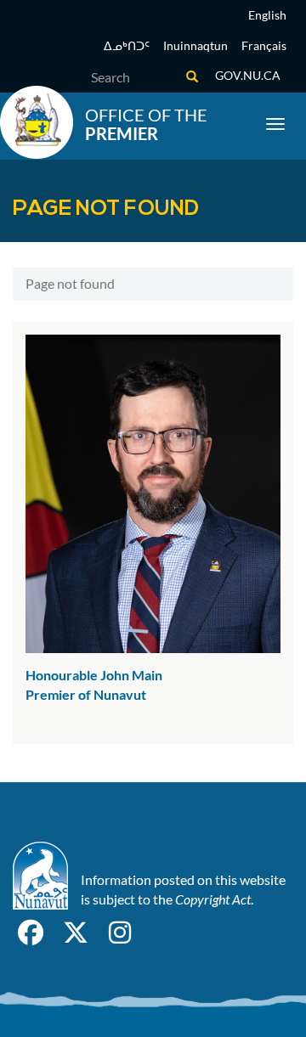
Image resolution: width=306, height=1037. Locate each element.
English (267, 15)
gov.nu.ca (247, 75)
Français (263, 45)
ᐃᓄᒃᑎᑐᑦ (127, 45)
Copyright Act (213, 899)
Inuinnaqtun (195, 45)
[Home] (36, 122)
